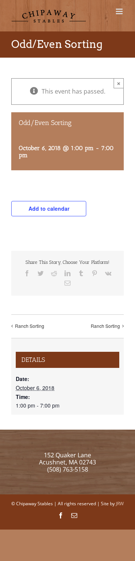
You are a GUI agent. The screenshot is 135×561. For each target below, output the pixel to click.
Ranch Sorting (29, 326)
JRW (120, 503)
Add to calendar (48, 208)
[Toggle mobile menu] (120, 11)
